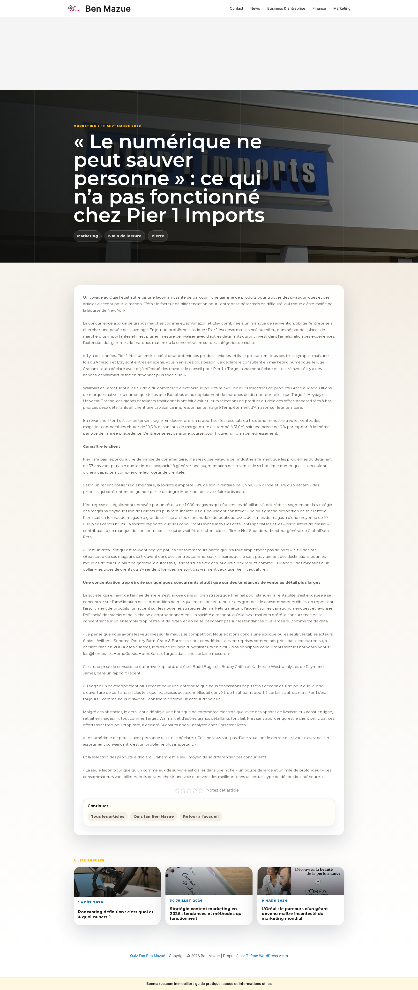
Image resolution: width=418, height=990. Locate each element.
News (255, 8)
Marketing (342, 8)
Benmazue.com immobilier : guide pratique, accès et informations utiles (209, 983)
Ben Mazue (108, 8)
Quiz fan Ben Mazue (154, 816)
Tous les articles (107, 816)
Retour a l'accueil (201, 816)
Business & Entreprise (286, 8)
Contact (236, 8)
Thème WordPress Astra (267, 955)
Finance (319, 8)
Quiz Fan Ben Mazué (147, 955)
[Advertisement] (209, 53)
